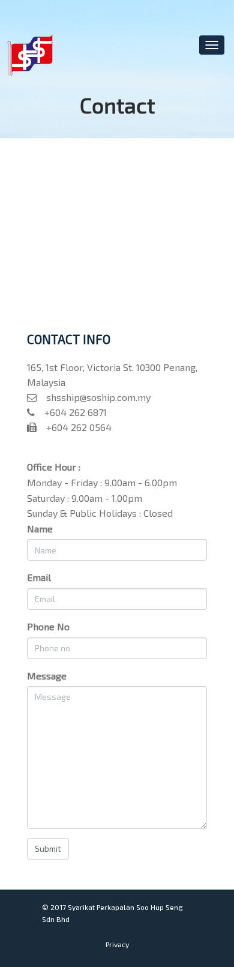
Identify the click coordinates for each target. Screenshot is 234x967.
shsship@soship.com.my (94, 397)
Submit (48, 848)
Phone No (48, 626)
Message (47, 675)
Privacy (117, 944)
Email (39, 577)
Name (40, 528)
